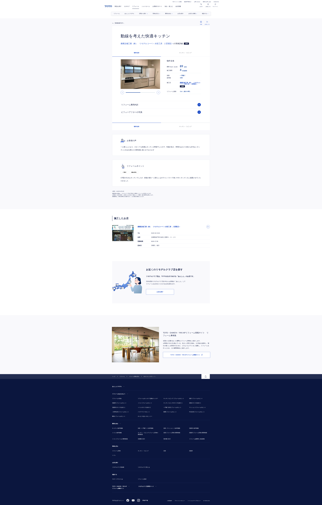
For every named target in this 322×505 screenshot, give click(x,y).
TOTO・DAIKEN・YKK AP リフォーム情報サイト (119, 487)
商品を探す (118, 6)
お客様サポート (157, 6)
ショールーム (146, 6)
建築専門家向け (187, 1)
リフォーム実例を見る (134, 376)
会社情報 (178, 6)
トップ (113, 376)
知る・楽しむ (169, 6)
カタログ (127, 6)
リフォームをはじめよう (118, 394)
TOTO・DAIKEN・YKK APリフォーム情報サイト (185, 355)
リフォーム (135, 6)
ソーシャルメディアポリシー (194, 500)
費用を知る (115, 423)
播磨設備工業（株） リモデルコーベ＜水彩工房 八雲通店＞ (147, 44)
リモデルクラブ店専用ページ (146, 486)
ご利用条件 (169, 500)
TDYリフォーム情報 (177, 1)
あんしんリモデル (117, 386)
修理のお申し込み (207, 1)
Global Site (216, 1)
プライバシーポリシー (180, 500)
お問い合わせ (197, 1)
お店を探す (160, 292)
